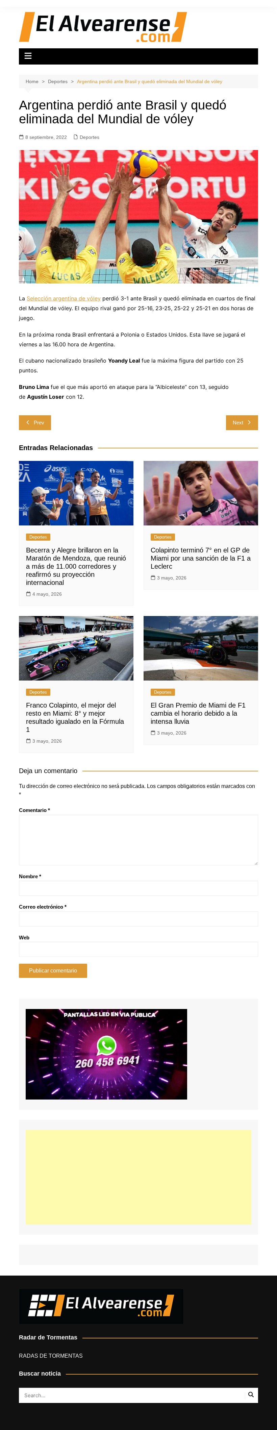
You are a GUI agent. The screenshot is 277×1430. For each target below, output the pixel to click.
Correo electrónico (43, 907)
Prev (39, 422)
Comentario (34, 810)
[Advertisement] (138, 1177)
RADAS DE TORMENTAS (51, 1356)
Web (24, 937)
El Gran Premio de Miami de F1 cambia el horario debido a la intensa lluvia (198, 713)
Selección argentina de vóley (64, 298)
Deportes (89, 137)
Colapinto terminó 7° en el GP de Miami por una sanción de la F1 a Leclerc (201, 558)
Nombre (30, 876)
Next (238, 422)
